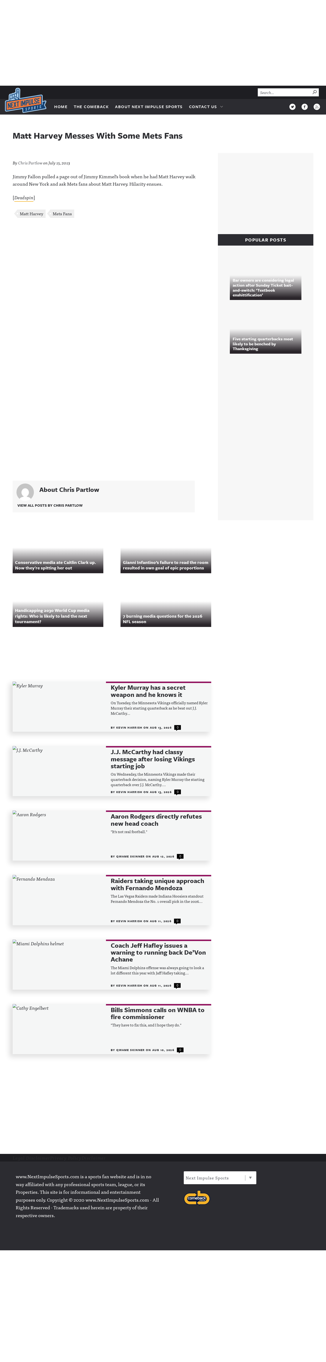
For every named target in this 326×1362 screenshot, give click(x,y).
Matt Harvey (31, 213)
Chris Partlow (30, 162)
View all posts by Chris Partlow (50, 505)
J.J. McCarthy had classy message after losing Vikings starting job (153, 758)
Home (61, 107)
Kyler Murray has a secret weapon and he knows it (148, 691)
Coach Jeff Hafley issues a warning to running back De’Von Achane (158, 952)
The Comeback (91, 107)
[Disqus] (112, 285)
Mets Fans (62, 213)
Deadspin (23, 197)
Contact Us (203, 107)
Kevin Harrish (129, 727)
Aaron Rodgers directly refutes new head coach (156, 820)
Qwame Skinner (131, 856)
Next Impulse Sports (207, 1177)
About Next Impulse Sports (149, 107)
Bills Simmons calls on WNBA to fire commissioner (158, 1013)
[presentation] (59, 707)
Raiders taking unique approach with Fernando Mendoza (157, 884)
